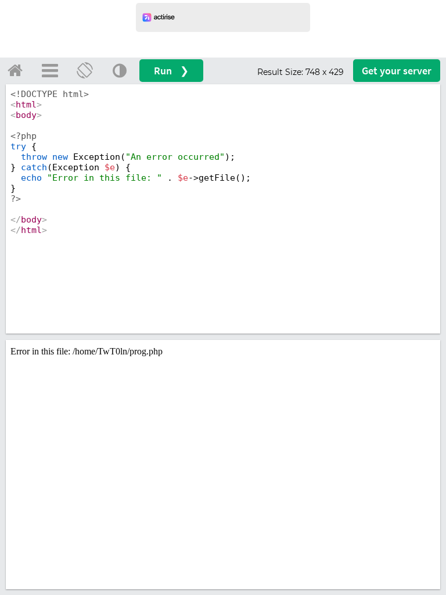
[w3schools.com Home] (15, 70)
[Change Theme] (120, 70)
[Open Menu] (50, 70)
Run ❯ (171, 70)
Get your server (396, 70)
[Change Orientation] (85, 70)
